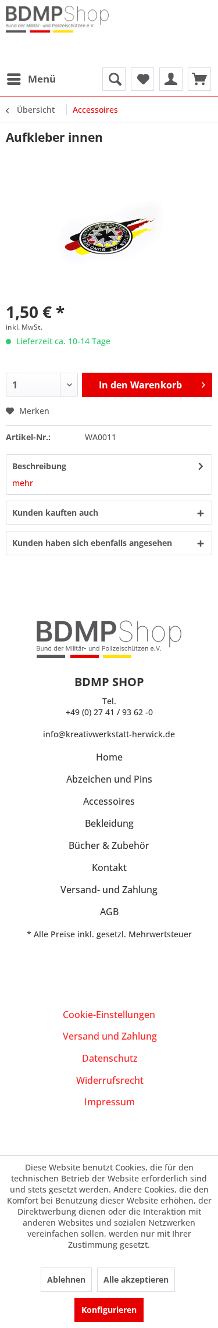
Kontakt (109, 867)
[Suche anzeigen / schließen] (114, 79)
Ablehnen (66, 1279)
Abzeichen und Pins (109, 779)
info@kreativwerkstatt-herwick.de (109, 734)
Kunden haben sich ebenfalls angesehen (92, 542)
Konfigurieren (109, 1309)
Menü (42, 78)
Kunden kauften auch (55, 512)
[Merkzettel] (142, 79)
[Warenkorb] (199, 79)
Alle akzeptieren (136, 1279)
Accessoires (109, 801)
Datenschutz (110, 1058)
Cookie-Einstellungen (109, 1014)
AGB (109, 911)
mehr (22, 482)
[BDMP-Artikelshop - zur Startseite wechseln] (57, 29)
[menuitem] (31, 79)
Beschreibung (39, 466)
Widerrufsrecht (110, 1080)
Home (109, 757)
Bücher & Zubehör (109, 845)
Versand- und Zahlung (109, 889)
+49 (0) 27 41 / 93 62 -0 (109, 711)
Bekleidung (109, 823)
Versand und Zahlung (110, 1036)
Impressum (109, 1101)
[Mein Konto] (171, 79)
